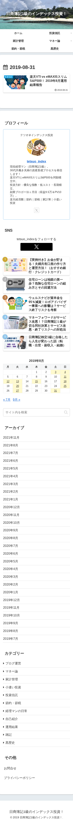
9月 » (16, 399)
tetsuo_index (36, 161)
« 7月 (7, 399)
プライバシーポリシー (19, 777)
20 (17, 386)
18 (65, 381)
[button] (65, 412)
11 (65, 376)
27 (17, 390)
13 (17, 381)
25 (65, 386)
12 (8, 381)
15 (36, 381)
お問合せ (10, 768)
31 (55, 390)
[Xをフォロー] (36, 210)
